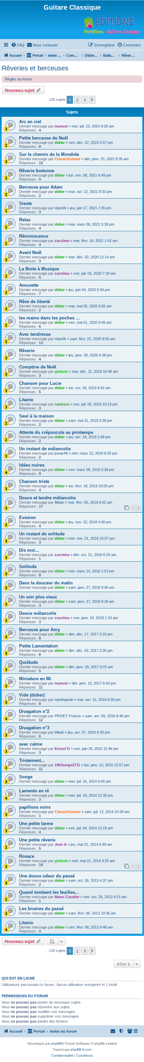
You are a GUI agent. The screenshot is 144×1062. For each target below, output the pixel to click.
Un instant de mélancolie (45, 448)
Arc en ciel (30, 121)
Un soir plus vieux (38, 596)
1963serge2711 (67, 765)
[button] (92, 100)
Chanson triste (34, 481)
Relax (24, 219)
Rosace (26, 856)
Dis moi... (29, 550)
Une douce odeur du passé (47, 875)
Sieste (25, 203)
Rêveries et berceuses (35, 68)
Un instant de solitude (42, 533)
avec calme (30, 744)
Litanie (26, 399)
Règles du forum (18, 79)
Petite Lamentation (38, 645)
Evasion (27, 517)
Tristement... (32, 760)
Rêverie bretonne (36, 170)
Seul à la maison (36, 416)
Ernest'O (62, 749)
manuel (61, 126)
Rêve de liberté (34, 301)
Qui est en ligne (18, 978)
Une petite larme (36, 823)
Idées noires (32, 465)
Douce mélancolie (37, 613)
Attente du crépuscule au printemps (56, 432)
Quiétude (28, 662)
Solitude (28, 566)
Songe (25, 776)
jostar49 (61, 453)
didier (60, 143)
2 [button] (77, 100)
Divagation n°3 (34, 727)
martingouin (64, 700)
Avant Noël (30, 252)
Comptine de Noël (37, 366)
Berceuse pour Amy (39, 629)
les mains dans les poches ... (49, 317)
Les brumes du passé (41, 908)
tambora (62, 404)
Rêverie (26, 350)
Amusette (29, 285)
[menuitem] (17, 45)
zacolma (62, 241)
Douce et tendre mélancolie (47, 497)
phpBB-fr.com (81, 1049)
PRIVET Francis (68, 716)
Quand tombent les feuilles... (49, 892)
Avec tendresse (35, 334)
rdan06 (60, 208)
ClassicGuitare (67, 159)
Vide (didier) (32, 695)
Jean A (61, 844)
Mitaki (59, 502)
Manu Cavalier (67, 897)
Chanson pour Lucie (40, 383)
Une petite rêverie (37, 839)
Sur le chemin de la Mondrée (49, 154)
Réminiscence (33, 236)
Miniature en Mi (35, 678)
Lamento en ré (34, 790)
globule (61, 371)
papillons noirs (35, 807)
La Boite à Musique (39, 268)
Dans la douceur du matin (46, 582)
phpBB (56, 1043)
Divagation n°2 (34, 711)
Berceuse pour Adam (41, 187)
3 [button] (84, 100)
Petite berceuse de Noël (43, 138)
